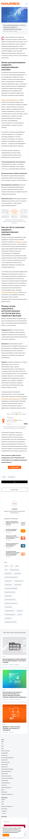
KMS (6, 569)
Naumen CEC (17, 573)
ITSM (4, 477)
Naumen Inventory (18, 581)
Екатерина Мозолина (15, 699)
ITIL (11, 566)
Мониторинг (8, 618)
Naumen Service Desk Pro (11, 603)
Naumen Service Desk (10, 599)
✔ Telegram (4, 811)
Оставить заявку (14, 467)
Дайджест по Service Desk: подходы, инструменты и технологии (11, 728)
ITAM (6, 566)
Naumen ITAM (8, 584)
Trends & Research (9, 610)
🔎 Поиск (3, 813)
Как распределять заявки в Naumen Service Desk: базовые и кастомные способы (14, 660)
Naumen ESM (11, 477)
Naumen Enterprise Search (11, 577)
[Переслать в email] (14, 482)
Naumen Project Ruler (10, 592)
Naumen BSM (8, 573)
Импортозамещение (10, 614)
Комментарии (14, 489)
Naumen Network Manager (11, 588)
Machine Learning (14, 569)
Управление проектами (10, 622)
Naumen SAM (8, 596)
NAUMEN (14, 509)
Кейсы (19, 614)
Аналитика (19, 610)
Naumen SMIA (8, 607)
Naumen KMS (18, 584)
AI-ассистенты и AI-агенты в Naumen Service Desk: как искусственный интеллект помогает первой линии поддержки (14, 694)
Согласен (6, 835)
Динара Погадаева (14, 664)
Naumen (3, 799)
